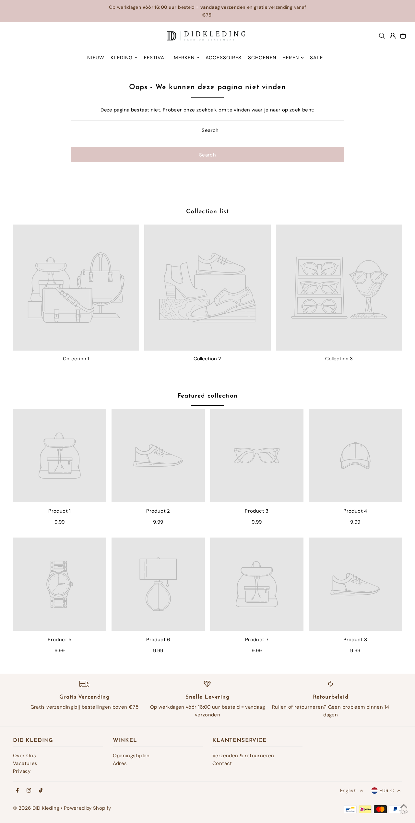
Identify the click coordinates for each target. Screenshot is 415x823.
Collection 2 (207, 358)
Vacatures (25, 763)
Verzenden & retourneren (243, 755)
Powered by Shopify (87, 808)
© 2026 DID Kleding (36, 808)
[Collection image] (76, 288)
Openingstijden (131, 755)
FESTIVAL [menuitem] (156, 57)
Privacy (22, 771)
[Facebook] (17, 791)
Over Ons (24, 755)
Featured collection (207, 396)
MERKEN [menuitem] (184, 57)
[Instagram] (29, 791)
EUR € (386, 790)
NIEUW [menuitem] (95, 57)
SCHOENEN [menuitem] (262, 57)
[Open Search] (382, 36)
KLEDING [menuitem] (122, 57)
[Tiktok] (40, 791)
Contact (222, 763)
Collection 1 (76, 358)
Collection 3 (339, 358)
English (348, 790)
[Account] (393, 36)
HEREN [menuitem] (290, 57)
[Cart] (403, 36)
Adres (120, 763)
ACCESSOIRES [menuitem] (224, 57)
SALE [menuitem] (316, 57)
